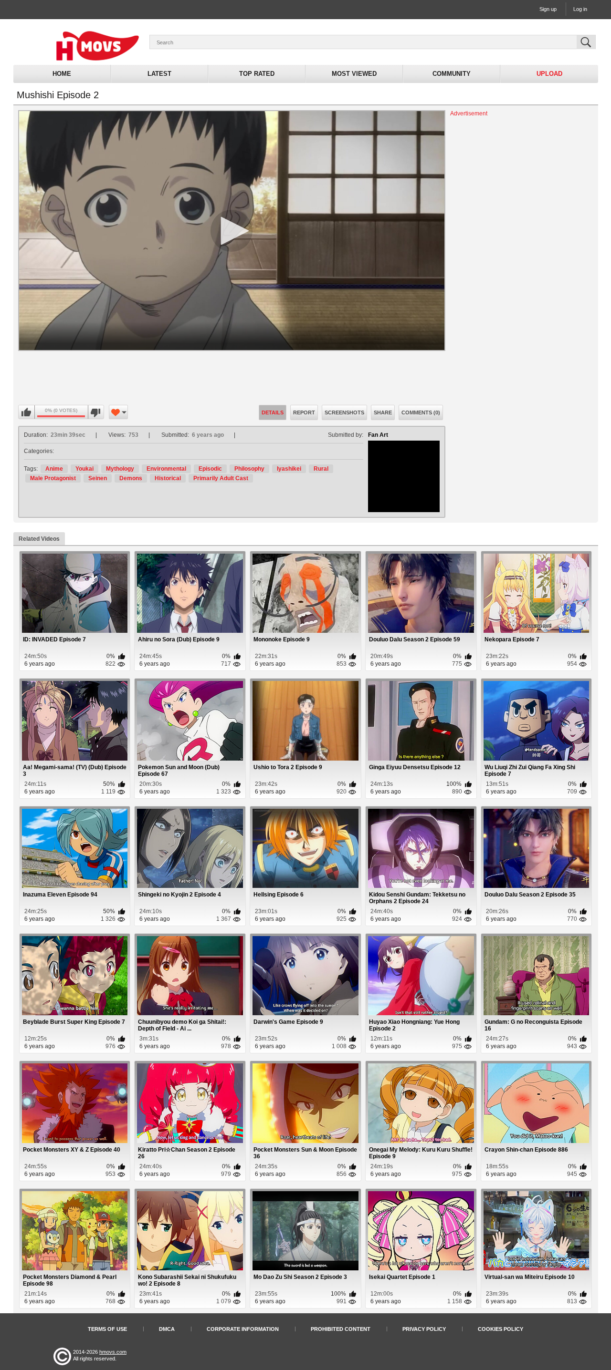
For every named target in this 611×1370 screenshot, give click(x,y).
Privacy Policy (424, 1329)
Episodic (210, 468)
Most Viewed (354, 73)
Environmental (166, 468)
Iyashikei (289, 468)
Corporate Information (243, 1329)
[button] (232, 231)
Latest (159, 73)
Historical (168, 478)
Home (62, 73)
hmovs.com (112, 1352)
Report (304, 412)
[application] (231, 230)
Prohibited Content (340, 1329)
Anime (54, 468)
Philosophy (249, 468)
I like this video (27, 412)
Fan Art (378, 435)
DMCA (167, 1329)
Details (273, 412)
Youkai (84, 468)
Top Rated (256, 73)
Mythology (120, 468)
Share (383, 412)
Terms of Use (107, 1329)
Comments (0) (420, 412)
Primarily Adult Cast (220, 478)
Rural (321, 468)
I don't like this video (96, 412)
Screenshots (344, 412)
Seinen (97, 478)
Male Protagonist (53, 478)
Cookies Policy (500, 1329)
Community (451, 73)
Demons (130, 478)
